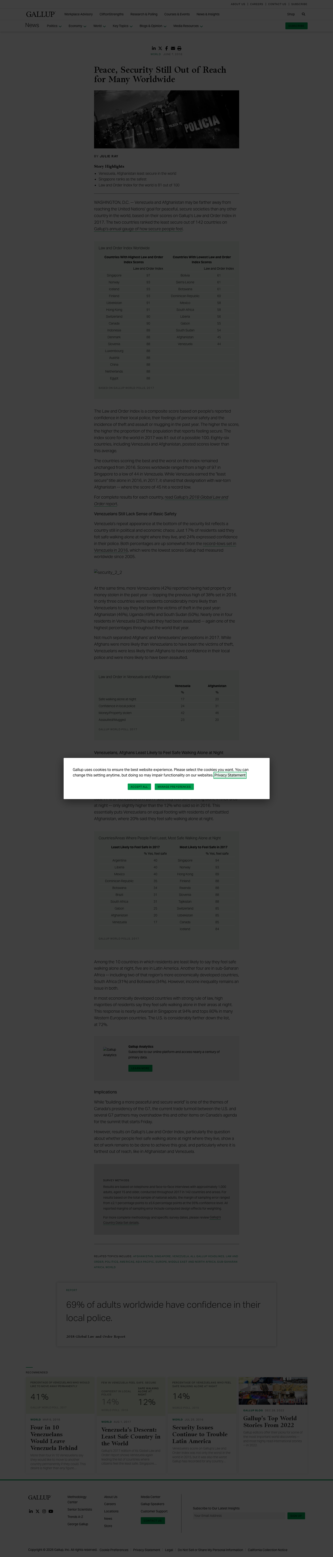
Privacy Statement (230, 775)
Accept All (139, 786)
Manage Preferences (174, 786)
